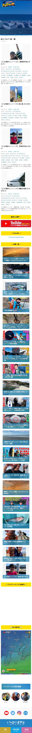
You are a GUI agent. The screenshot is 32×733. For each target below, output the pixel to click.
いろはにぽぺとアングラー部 (8, 71)
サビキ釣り (19, 71)
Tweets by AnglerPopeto (16, 237)
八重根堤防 (10, 75)
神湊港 (26, 159)
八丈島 (25, 73)
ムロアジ (19, 73)
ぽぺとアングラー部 (11, 73)
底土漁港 (11, 117)
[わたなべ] (6, 696)
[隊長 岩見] (25, 696)
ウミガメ (18, 155)
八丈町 (4, 75)
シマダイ (25, 71)
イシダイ (9, 195)
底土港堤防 (5, 117)
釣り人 (21, 77)
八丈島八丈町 (16, 67)
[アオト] (15, 696)
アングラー (9, 111)
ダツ (3, 73)
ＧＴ (3, 153)
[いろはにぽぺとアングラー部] (8, 4)
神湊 (21, 159)
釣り (17, 77)
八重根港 (17, 75)
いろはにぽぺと (17, 111)
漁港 (12, 77)
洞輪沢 (13, 202)
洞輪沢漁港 (20, 202)
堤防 (29, 75)
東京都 (10, 67)
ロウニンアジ (16, 157)
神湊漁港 (4, 162)
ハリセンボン (25, 155)
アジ (3, 111)
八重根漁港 (23, 75)
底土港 (25, 115)
